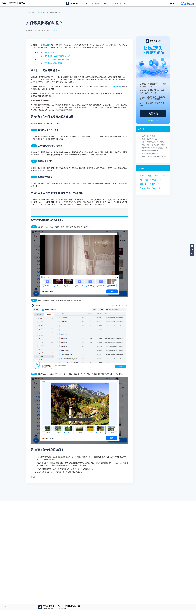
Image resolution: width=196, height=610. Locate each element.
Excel (161, 188)
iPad (148, 188)
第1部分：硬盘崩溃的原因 (46, 52)
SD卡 (163, 176)
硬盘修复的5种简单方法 (149, 139)
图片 (146, 184)
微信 (141, 184)
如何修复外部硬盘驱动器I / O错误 (153, 142)
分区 (160, 180)
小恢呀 (54, 30)
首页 (34, 12)
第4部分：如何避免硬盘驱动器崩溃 (49, 63)
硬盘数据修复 (42, 12)
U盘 (141, 180)
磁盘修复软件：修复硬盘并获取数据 (153, 145)
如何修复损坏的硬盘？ (149, 136)
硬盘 (146, 180)
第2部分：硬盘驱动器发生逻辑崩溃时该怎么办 (54, 56)
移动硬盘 (153, 180)
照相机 (152, 184)
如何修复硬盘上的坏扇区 (150, 151)
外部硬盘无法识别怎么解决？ (151, 154)
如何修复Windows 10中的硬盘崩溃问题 (154, 148)
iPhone (142, 188)
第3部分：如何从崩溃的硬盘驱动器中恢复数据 (54, 59)
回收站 (142, 176)
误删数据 (150, 176)
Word (154, 188)
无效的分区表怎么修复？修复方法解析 (154, 157)
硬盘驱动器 (45, 45)
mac (157, 176)
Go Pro (160, 184)
